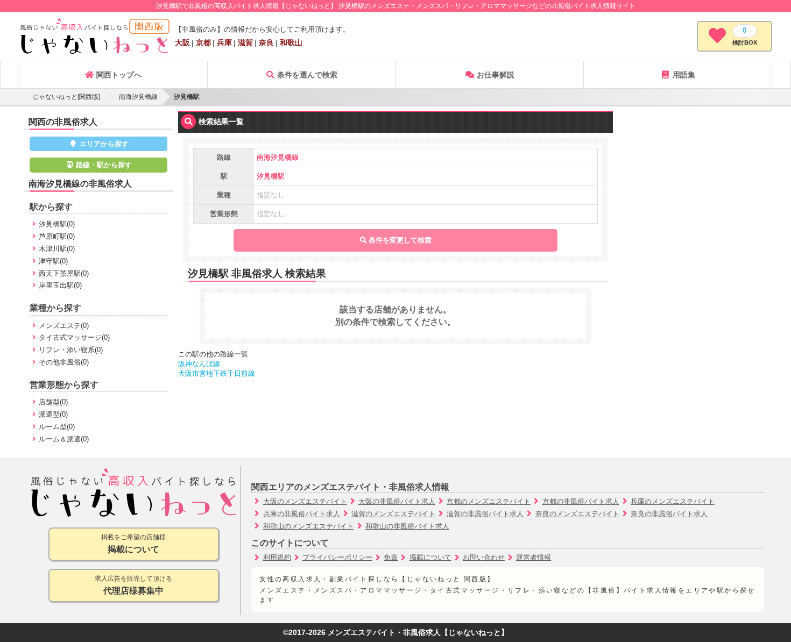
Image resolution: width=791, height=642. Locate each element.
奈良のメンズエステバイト (577, 514)
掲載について (430, 557)
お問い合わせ (484, 557)
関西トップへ (118, 74)
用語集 (682, 74)
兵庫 (224, 42)
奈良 (266, 42)
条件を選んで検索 (306, 74)
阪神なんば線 (199, 364)
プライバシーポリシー (337, 557)
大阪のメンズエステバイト (305, 501)
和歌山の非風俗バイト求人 (407, 526)
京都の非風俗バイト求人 (580, 501)
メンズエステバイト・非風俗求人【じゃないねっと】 (418, 633)
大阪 (182, 42)
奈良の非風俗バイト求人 (669, 514)
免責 (391, 557)
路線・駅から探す (103, 165)
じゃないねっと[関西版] (66, 97)
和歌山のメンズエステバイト (308, 526)
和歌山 (291, 42)
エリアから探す (103, 144)
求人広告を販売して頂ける (133, 585)
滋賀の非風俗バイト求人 (485, 514)
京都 (203, 42)
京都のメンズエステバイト (489, 501)
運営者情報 (533, 557)
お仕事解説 (494, 74)
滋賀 (245, 42)
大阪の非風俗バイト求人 (396, 501)
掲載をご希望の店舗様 (133, 543)
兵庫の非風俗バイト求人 (301, 514)
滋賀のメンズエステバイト (393, 514)
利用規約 (277, 557)
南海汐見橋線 (138, 97)
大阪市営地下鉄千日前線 (216, 373)
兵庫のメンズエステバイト (673, 501)
